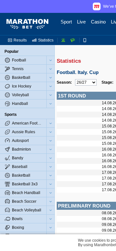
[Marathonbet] (27, 24)
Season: (64, 82)
